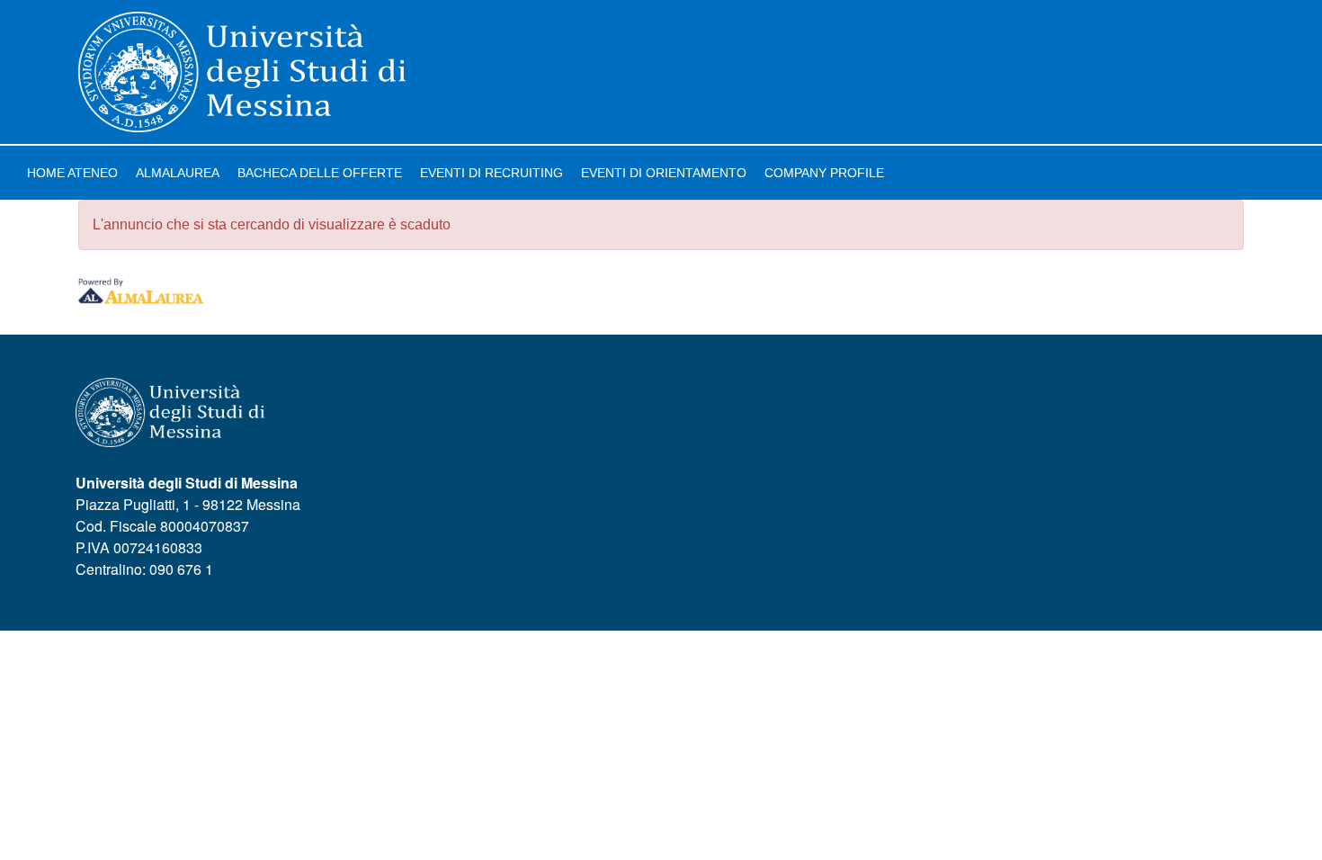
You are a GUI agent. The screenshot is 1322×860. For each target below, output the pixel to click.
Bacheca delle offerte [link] (319, 173)
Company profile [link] (824, 173)
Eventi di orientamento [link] (663, 173)
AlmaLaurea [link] (177, 173)
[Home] (242, 72)
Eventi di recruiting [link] (491, 173)
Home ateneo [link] (72, 173)
